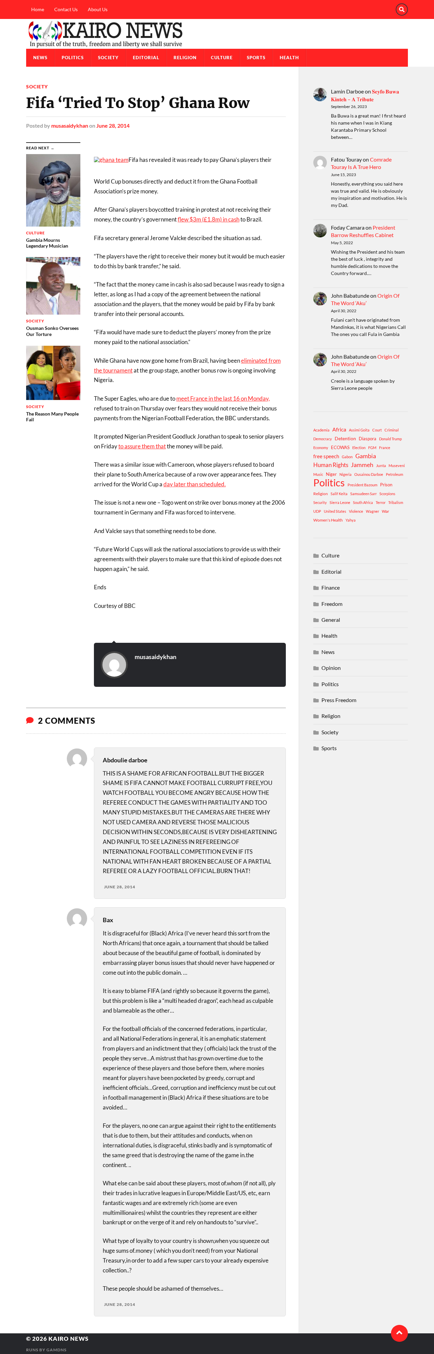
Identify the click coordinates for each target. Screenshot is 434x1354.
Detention (345, 438)
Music (318, 474)
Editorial (146, 57)
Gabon (347, 456)
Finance (330, 587)
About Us (97, 9)
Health (289, 57)
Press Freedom (338, 700)
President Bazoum (362, 485)
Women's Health (328, 520)
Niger (331, 474)
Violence (356, 511)
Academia (321, 430)
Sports (256, 57)
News (40, 57)
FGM (372, 447)
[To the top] (399, 1333)
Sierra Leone (340, 502)
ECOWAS (340, 447)
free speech (326, 456)
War (385, 511)
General (330, 619)
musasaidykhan (69, 125)
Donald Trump (390, 439)
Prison (386, 484)
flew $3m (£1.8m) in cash (208, 219)
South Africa (363, 502)
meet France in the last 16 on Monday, (223, 398)
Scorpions (387, 493)
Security (320, 502)
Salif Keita (339, 493)
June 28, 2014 (113, 125)
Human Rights (330, 464)
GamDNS (56, 1349)
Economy (320, 447)
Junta (381, 465)
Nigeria (345, 474)
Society (108, 57)
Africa (339, 429)
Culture (222, 57)
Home (37, 9)
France (384, 447)
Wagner (372, 511)
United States (335, 511)
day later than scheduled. (194, 484)
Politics (73, 57)
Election (359, 447)
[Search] (402, 9)
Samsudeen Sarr (363, 493)
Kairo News (68, 1338)
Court (377, 430)
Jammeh (362, 464)
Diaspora (367, 438)
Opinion (331, 667)
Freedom (331, 603)
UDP (317, 511)
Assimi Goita (359, 430)
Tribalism (395, 502)
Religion (185, 57)
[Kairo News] (217, 33)
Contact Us (66, 9)
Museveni (397, 465)
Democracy (322, 439)
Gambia (365, 456)
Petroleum (394, 474)
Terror (381, 502)
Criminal (391, 430)
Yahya (351, 520)
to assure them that (142, 446)
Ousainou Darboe (368, 474)
